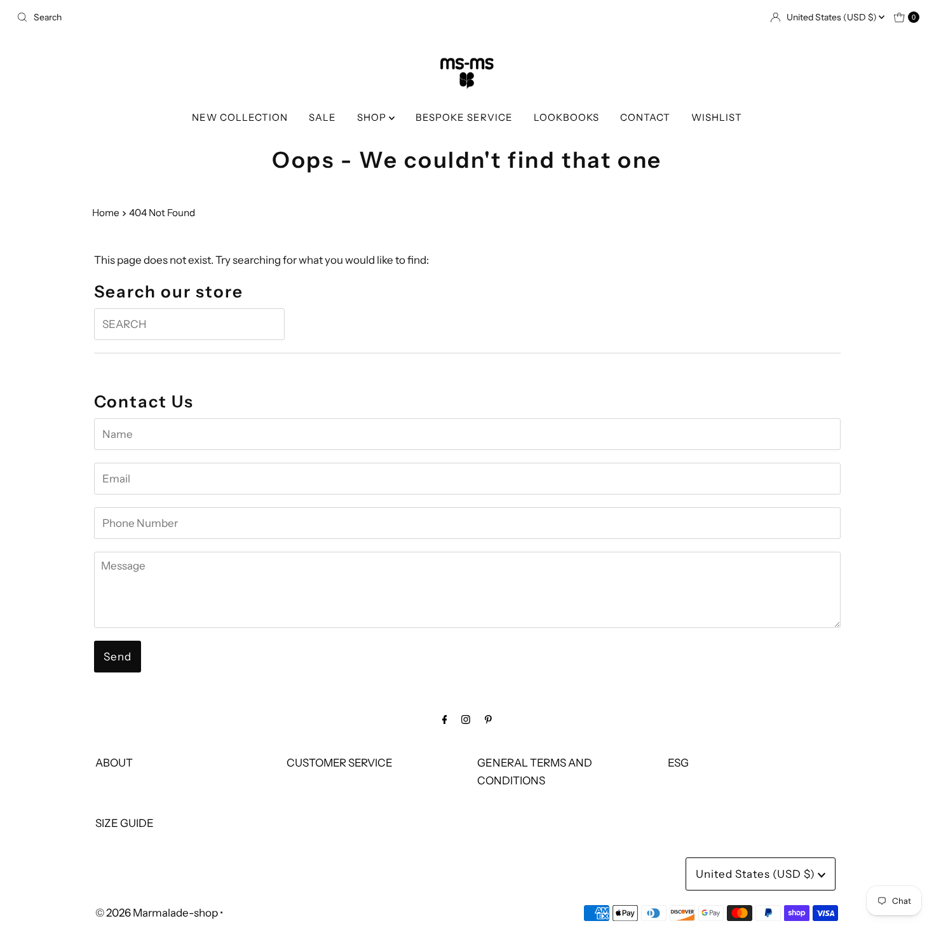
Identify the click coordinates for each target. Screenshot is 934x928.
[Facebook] (444, 719)
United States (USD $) (833, 17)
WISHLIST (716, 117)
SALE (322, 117)
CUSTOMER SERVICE (340, 762)
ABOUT (114, 762)
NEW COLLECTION (240, 117)
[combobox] (236, 17)
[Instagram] (465, 719)
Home (105, 213)
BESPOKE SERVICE (464, 117)
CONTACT (645, 117)
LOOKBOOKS (566, 117)
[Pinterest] (488, 719)
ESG (678, 762)
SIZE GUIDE (124, 823)
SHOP (373, 117)
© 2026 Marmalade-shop (156, 912)
